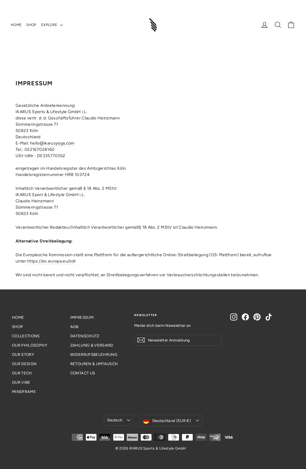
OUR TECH (22, 373)
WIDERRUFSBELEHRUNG (93, 354)
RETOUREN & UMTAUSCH (94, 364)
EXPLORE (49, 25)
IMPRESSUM (82, 317)
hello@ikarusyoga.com (52, 143)
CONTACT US (82, 373)
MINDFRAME (24, 391)
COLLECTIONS (26, 336)
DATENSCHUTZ (85, 336)
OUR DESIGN (24, 364)
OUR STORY (23, 354)
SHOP (31, 25)
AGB (74, 326)
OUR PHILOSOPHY (29, 345)
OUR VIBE (21, 382)
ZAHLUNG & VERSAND (91, 345)
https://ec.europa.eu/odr (51, 261)
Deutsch (114, 420)
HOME (16, 25)
